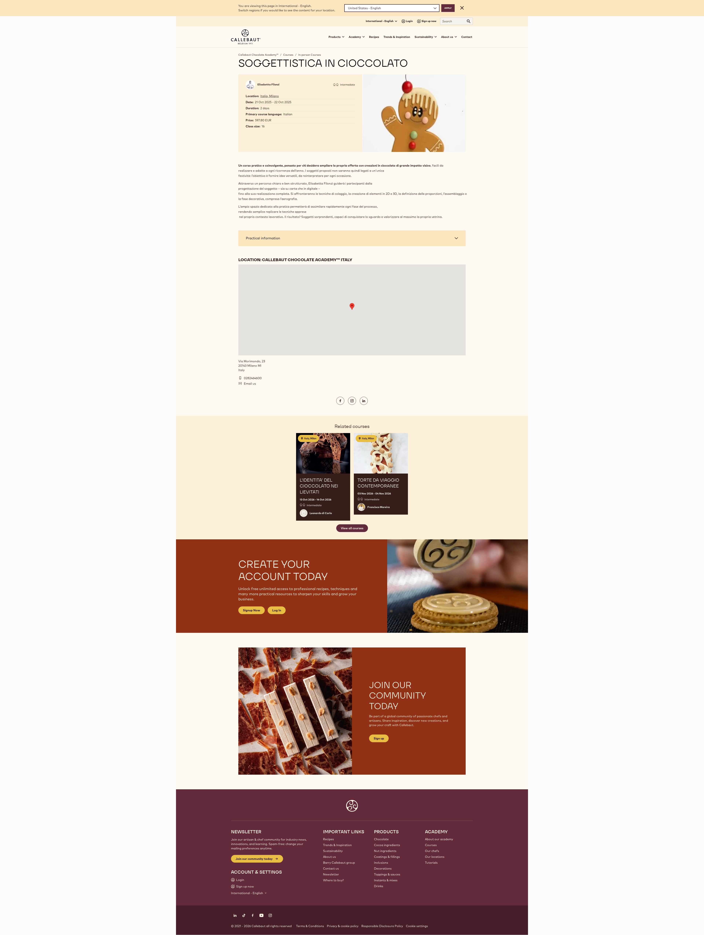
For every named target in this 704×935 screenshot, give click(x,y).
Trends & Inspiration (397, 37)
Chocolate (381, 839)
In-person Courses (309, 54)
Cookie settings (417, 926)
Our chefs (432, 851)
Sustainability (333, 851)
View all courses (352, 528)
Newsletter (331, 874)
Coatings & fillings (387, 857)
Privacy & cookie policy (342, 926)
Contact (466, 37)
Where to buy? (333, 880)
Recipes (374, 37)
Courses (288, 54)
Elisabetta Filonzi (268, 84)
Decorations (383, 868)
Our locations (434, 857)
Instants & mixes (385, 880)
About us (329, 857)
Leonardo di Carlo (321, 513)
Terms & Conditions (310, 926)
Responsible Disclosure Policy (382, 926)
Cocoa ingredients (387, 845)
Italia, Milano (269, 96)
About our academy (439, 839)
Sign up (379, 738)
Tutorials (431, 862)
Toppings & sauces (387, 874)
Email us (250, 383)
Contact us (331, 868)
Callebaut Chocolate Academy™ (258, 54)
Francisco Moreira (378, 507)
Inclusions (381, 862)
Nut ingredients (385, 851)
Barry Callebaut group (339, 862)
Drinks (378, 886)
